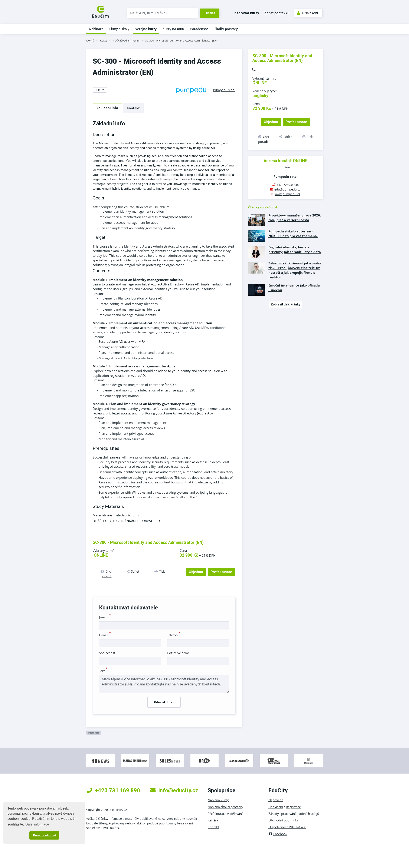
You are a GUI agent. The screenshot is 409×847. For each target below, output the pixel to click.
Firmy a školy (119, 29)
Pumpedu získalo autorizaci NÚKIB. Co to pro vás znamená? (293, 233)
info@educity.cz (178, 790)
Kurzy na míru (173, 29)
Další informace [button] (37, 824)
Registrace (293, 807)
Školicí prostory (226, 29)
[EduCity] (100, 11)
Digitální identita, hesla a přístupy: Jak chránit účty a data (294, 249)
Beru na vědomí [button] (44, 835)
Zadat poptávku (276, 13)
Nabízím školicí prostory (225, 807)
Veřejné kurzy (146, 29)
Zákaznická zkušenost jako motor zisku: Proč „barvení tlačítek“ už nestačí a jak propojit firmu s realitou (295, 270)
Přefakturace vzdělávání (225, 813)
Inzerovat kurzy (246, 13)
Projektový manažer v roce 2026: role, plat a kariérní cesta (294, 217)
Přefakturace (221, 572)
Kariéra (213, 820)
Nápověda (275, 800)
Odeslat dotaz (164, 702)
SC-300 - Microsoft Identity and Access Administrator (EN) (181, 40)
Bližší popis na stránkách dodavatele (125, 521)
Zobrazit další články (285, 304)
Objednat (196, 572)
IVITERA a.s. (120, 810)
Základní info (107, 108)
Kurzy (103, 40)
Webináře (95, 29)
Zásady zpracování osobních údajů (293, 813)
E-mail (105, 635)
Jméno (105, 617)
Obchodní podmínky (283, 820)
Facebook (280, 834)
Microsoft (93, 732)
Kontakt (133, 108)
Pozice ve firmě (178, 653)
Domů (90, 40)
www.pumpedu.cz (287, 194)
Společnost (107, 653)
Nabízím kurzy (218, 800)
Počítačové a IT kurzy (126, 40)
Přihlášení (310, 13)
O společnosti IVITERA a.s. (287, 827)
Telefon (173, 635)
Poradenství (199, 29)
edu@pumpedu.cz (287, 189)
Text (103, 671)
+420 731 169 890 (117, 790)
